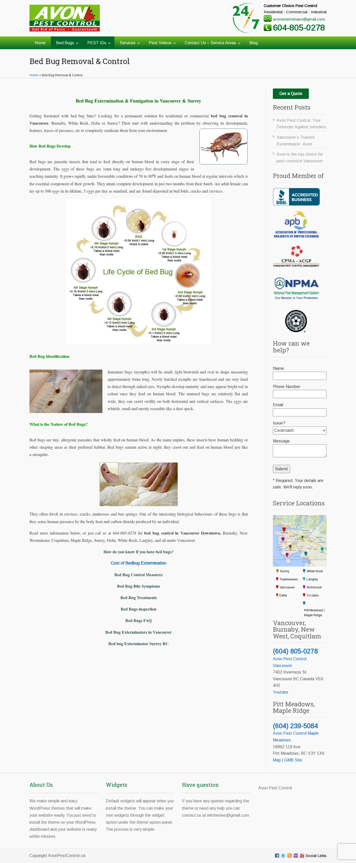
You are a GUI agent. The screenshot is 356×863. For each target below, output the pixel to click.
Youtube (280, 692)
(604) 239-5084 (295, 725)
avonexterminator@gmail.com (299, 19)
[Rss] (289, 855)
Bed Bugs (65, 43)
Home (40, 43)
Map (277, 760)
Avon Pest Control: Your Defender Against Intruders (301, 123)
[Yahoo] (296, 855)
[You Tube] (302, 855)
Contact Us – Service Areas (210, 43)
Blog (253, 43)
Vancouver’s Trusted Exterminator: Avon (295, 140)
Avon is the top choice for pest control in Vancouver (300, 157)
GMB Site (293, 760)
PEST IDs (96, 43)
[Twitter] (283, 855)
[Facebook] (277, 855)
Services (128, 43)
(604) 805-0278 (295, 651)
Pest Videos (160, 43)
